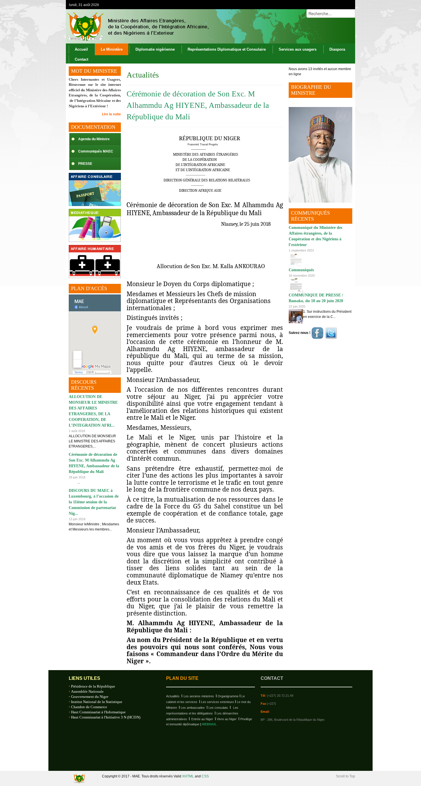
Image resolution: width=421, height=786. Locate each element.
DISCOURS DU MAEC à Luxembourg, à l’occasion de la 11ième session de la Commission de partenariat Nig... (94, 502)
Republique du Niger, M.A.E (80, 778)
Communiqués (301, 270)
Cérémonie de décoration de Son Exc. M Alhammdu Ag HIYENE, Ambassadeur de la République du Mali (198, 105)
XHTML (188, 776)
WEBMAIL (209, 724)
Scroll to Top (345, 776)
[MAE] (137, 26)
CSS (205, 776)
